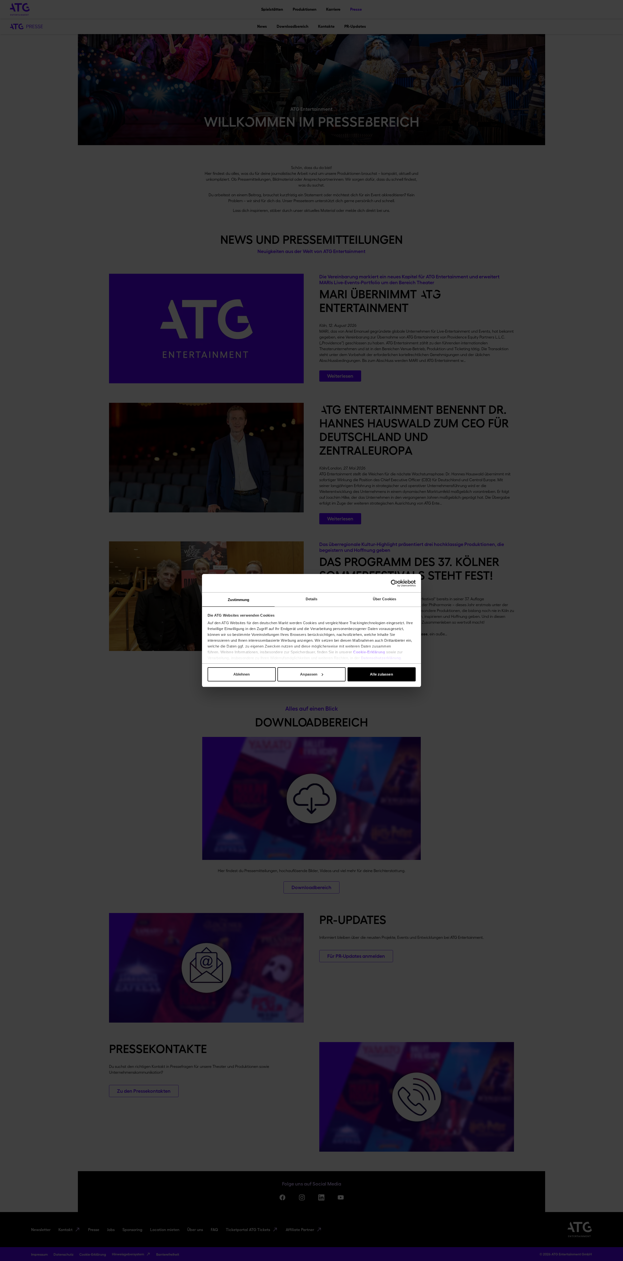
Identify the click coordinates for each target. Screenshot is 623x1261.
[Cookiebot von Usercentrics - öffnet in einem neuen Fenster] (394, 583)
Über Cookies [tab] (384, 599)
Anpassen (308, 674)
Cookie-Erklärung (369, 652)
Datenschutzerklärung (381, 658)
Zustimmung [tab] (238, 600)
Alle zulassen (381, 674)
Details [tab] (312, 599)
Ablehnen (241, 674)
